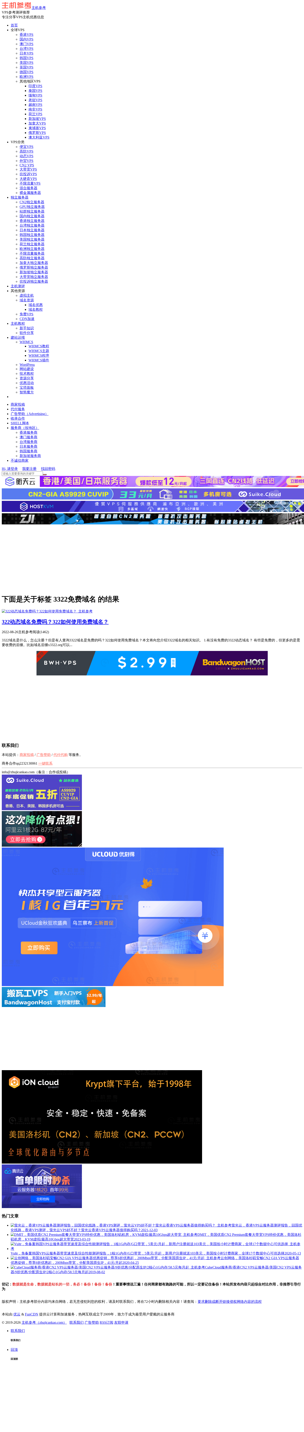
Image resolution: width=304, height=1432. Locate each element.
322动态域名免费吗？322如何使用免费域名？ (55, 622)
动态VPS (26, 156)
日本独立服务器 (32, 230)
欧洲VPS (26, 77)
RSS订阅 (106, 1322)
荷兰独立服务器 (32, 244)
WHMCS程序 (38, 355)
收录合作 (18, 418)
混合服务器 (28, 188)
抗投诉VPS (28, 174)
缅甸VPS (35, 95)
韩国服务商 (28, 451)
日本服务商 (28, 446)
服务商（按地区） (25, 428)
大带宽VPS (28, 169)
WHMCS (26, 342)
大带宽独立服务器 (34, 277)
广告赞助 (43, 755)
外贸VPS (26, 161)
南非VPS (35, 109)
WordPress (27, 365)
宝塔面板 (27, 387)
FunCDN (31, 1314)
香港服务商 (28, 432)
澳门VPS (26, 44)
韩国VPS (26, 58)
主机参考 (39, 8)
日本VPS (26, 53)
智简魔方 (27, 392)
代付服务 (18, 409)
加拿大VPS (37, 123)
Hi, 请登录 (10, 469)
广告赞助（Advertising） (30, 414)
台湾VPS (26, 48)
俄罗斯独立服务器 (34, 267)
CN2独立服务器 (32, 202)
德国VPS (26, 72)
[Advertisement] (152, 559)
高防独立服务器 (32, 258)
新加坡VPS (37, 119)
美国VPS (26, 62)
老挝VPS (35, 100)
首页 (14, 25)
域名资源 (27, 300)
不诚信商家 (19, 460)
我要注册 (29, 469)
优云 (16, 1314)
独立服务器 (19, 197)
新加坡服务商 (30, 456)
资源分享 (27, 378)
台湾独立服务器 (32, 225)
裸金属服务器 (30, 193)
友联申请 (121, 1322)
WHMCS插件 (38, 360)
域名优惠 (35, 305)
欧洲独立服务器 (32, 249)
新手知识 (27, 328)
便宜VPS (26, 147)
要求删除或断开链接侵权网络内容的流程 (230, 1301)
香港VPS (26, 34)
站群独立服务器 (32, 211)
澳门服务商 (28, 437)
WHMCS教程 (38, 346)
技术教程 (27, 373)
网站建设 (27, 369)
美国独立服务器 (32, 239)
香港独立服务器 (32, 221)
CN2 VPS (27, 165)
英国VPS (26, 67)
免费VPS (26, 314)
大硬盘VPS (28, 179)
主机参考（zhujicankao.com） (44, 1322)
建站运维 (18, 337)
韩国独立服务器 (32, 235)
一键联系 (45, 763)
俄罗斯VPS (37, 133)
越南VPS (35, 105)
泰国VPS (35, 91)
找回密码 (48, 469)
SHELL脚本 (20, 423)
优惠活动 (27, 383)
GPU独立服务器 (32, 207)
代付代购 (60, 755)
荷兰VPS (35, 114)
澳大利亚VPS (38, 137)
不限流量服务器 (32, 253)
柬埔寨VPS (37, 128)
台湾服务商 (28, 442)
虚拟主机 (27, 295)
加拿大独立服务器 (34, 263)
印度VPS (35, 86)
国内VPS (26, 39)
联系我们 (76, 1322)
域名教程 (35, 309)
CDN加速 (27, 319)
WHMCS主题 (38, 351)
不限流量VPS (30, 183)
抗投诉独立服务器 (34, 281)
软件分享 (27, 333)
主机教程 (18, 323)
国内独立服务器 (32, 216)
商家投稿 (18, 404)
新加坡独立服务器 (34, 272)
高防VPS (26, 151)
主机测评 (18, 286)
